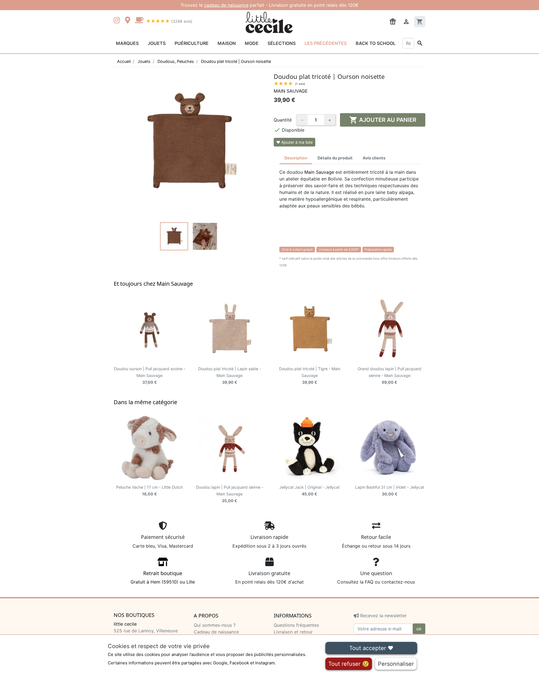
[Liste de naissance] (392, 21)
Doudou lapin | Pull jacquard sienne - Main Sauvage (229, 494)
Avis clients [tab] (374, 157)
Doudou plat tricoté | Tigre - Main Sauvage (309, 375)
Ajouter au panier (382, 120)
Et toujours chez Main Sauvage (153, 283)
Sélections (282, 43)
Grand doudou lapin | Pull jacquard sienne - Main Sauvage (389, 375)
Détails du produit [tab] (335, 157)
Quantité (283, 120)
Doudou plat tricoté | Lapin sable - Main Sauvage (229, 375)
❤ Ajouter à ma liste (294, 142)
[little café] (139, 21)
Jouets (157, 43)
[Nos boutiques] (129, 21)
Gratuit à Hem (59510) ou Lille (163, 577)
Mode (252, 43)
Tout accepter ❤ (371, 648)
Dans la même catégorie (145, 402)
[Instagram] (118, 21)
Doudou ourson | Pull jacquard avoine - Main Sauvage (149, 375)
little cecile (125, 624)
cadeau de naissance (226, 5)
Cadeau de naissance (216, 632)
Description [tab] (295, 157)
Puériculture (192, 43)
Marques (127, 43)
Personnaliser (396, 663)
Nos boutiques (134, 615)
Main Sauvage (291, 91)
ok (419, 629)
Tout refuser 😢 (348, 663)
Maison (227, 43)
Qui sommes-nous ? (215, 625)
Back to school (376, 43)
